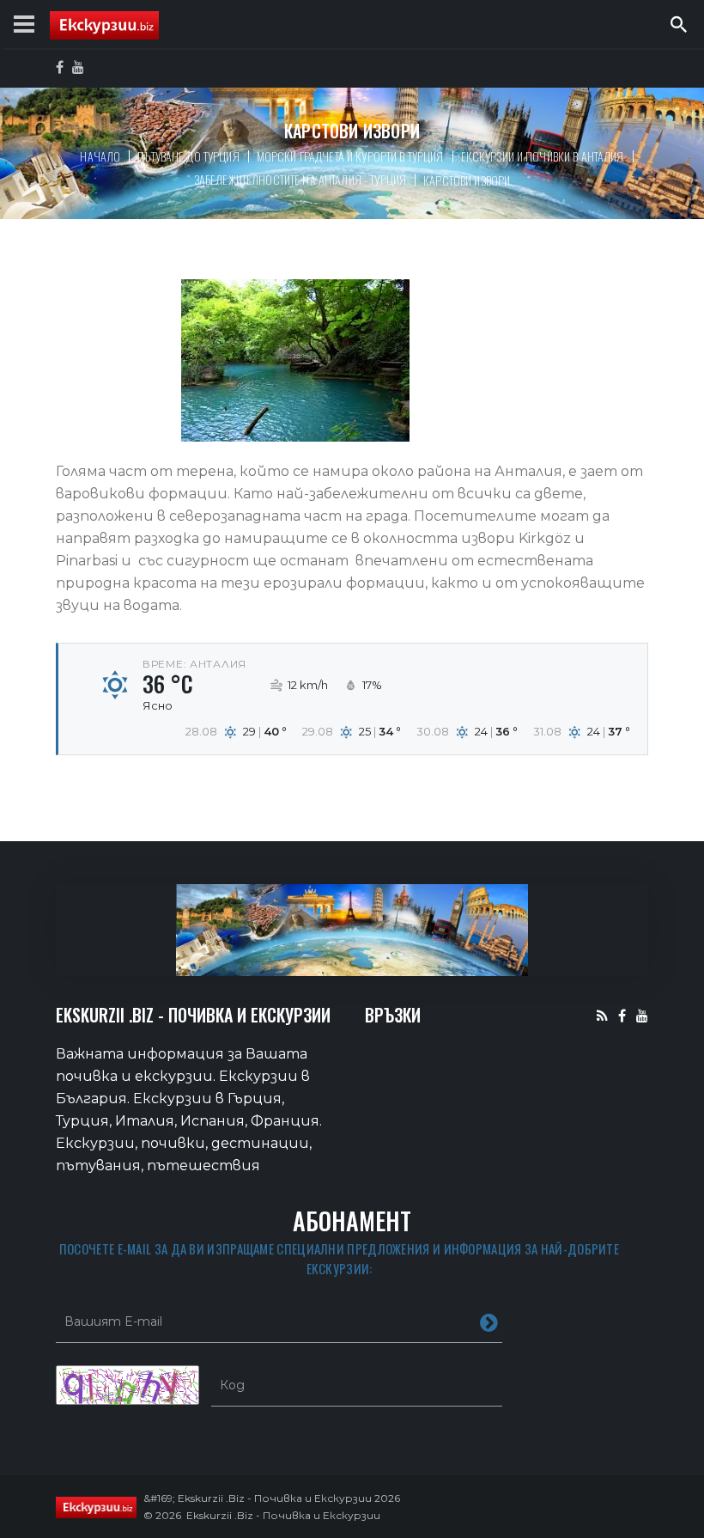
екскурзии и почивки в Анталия (542, 156)
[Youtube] (642, 1015)
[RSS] (602, 1015)
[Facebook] (622, 1015)
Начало (100, 156)
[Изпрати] (489, 1321)
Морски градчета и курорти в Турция (350, 156)
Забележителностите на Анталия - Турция (300, 179)
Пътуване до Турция (188, 156)
